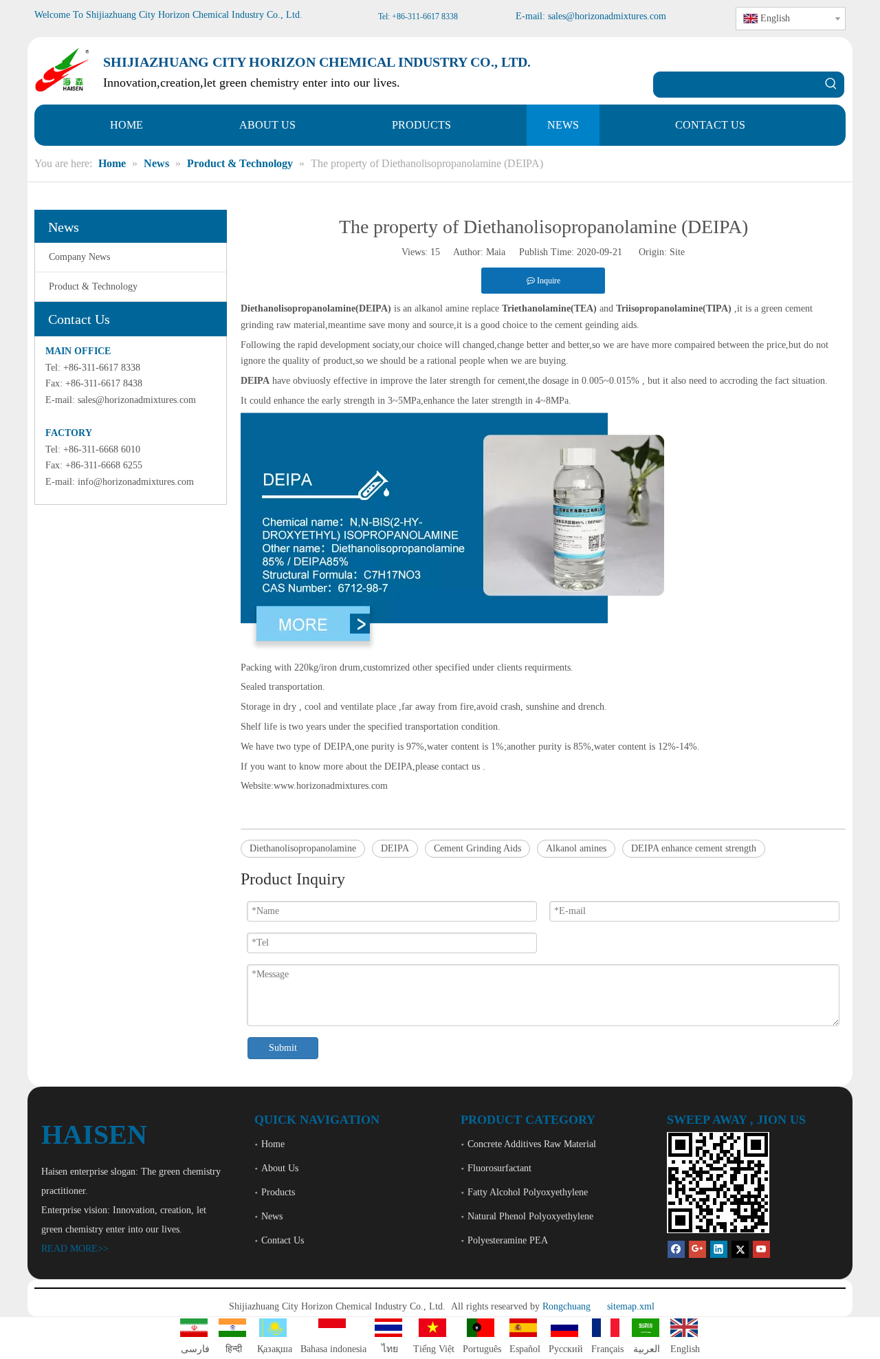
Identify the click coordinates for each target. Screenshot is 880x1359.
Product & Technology (93, 286)
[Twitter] (740, 1249)
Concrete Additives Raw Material (532, 1144)
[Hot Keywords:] (831, 84)
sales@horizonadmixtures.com (137, 400)
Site (677, 252)
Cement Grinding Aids (477, 848)
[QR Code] (718, 1182)
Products (278, 1192)
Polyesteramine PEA (508, 1240)
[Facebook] (676, 1249)
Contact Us (282, 1240)
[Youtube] (761, 1249)
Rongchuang (566, 1306)
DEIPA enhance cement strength (693, 848)
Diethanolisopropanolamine (303, 848)
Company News (79, 257)
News (272, 1216)
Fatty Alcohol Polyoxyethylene (528, 1192)
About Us (279, 1168)
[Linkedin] (718, 1249)
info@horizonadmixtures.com (136, 482)
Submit (283, 1048)
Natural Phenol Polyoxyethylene (530, 1216)
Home (273, 1144)
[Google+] (697, 1249)
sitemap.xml (630, 1306)
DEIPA (395, 848)
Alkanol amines (576, 848)
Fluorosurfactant (499, 1168)
